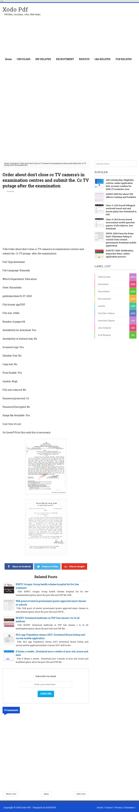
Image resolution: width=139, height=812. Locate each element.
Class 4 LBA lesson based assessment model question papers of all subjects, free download (120, 224)
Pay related (104, 291)
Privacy (118, 807)
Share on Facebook (21, 566)
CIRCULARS (104, 276)
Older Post (81, 794)
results (101, 305)
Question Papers (106, 320)
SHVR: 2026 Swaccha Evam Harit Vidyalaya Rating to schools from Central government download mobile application (121, 239)
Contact (109, 807)
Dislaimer (129, 807)
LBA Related (104, 327)
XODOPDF (51, 807)
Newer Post (11, 794)
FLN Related (104, 335)
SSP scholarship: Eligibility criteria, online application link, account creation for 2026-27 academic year (120, 184)
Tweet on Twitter (50, 566)
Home (8, 59)
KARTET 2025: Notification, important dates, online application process (120, 253)
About (100, 807)
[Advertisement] (96, 29)
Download (14, 163)
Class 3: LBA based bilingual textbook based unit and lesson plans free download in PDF (121, 210)
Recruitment (104, 298)
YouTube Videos (106, 313)
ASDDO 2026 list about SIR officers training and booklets (121, 195)
